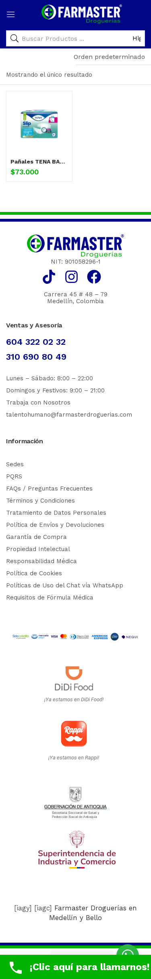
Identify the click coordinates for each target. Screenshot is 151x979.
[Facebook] (94, 277)
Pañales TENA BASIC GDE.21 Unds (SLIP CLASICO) (39, 161)
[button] (109, 57)
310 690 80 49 (36, 357)
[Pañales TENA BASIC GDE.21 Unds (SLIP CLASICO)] (39, 124)
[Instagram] (71, 277)
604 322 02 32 (36, 342)
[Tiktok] (49, 277)
